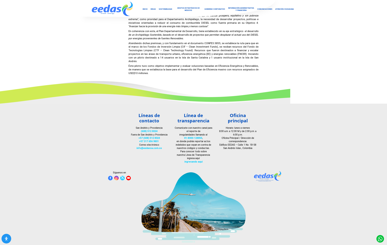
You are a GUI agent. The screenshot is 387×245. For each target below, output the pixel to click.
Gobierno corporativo (214, 9)
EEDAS (153, 9)
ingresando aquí (193, 161)
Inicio (145, 9)
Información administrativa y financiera (241, 9)
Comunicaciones (264, 9)
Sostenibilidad (165, 9)
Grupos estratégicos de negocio (188, 9)
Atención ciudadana (284, 9)
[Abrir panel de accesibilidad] (6, 238)
